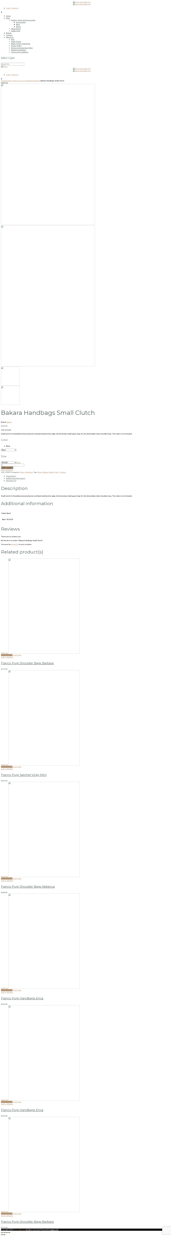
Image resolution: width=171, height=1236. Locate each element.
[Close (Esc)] (2, 1232)
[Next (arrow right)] (4, 1234)
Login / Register (12, 8)
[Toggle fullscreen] (7, 1232)
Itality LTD (54, 1230)
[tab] (88, 476)
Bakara (9, 422)
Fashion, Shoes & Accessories (17, 81)
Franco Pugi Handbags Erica (22, 998)
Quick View (16, 655)
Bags (31, 81)
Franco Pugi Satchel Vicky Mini (24, 775)
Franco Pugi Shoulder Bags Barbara (27, 663)
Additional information (15, 478)
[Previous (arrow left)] (2, 1234)
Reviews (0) (11, 481)
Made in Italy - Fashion (57, 472)
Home (3, 81)
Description (11, 476)
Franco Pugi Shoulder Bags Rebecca (28, 886)
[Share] (4, 1232)
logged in (14, 544)
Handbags (37, 81)
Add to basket (7, 468)
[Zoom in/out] (9, 1232)
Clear (18, 462)
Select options (6, 655)
